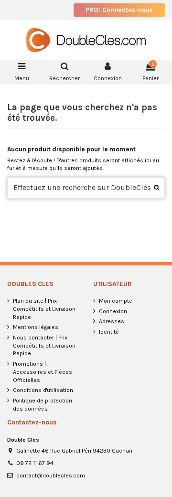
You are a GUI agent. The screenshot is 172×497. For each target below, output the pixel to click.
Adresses (111, 321)
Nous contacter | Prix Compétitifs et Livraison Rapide (44, 345)
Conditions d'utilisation (43, 390)
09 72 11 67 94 (35, 463)
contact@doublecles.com (50, 475)
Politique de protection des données (42, 404)
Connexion (113, 311)
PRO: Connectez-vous (119, 10)
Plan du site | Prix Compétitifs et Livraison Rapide (44, 308)
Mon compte (115, 300)
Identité (109, 331)
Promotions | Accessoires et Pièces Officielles (42, 371)
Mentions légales (35, 327)
